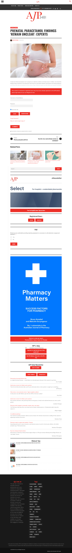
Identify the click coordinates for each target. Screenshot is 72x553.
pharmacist (32, 514)
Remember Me (14, 109)
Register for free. (31, 92)
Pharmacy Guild (38, 519)
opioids (31, 509)
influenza (31, 504)
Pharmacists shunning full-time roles (18, 378)
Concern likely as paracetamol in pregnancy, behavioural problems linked (17, 162)
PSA (30, 526)
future (31, 499)
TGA (36, 531)
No (13, 239)
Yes (13, 237)
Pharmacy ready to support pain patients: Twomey (21, 422)
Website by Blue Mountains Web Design (54, 551)
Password (12, 103)
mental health (32, 506)
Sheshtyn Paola (15, 40)
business (40, 486)
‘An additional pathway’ (15, 414)
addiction (39, 484)
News (16, 27)
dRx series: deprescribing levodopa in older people (27, 464)
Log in (31, 220)
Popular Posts (42, 374)
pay (30, 511)
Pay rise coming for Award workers (18, 430)
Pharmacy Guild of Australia (35, 521)
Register (39, 220)
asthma (31, 486)
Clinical (12, 27)
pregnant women (24, 131)
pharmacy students (33, 524)
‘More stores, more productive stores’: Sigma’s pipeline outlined (24, 392)
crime (40, 494)
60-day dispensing (33, 484)
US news (31, 534)
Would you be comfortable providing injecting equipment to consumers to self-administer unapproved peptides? (35, 233)
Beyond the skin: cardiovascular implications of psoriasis (28, 450)
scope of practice (33, 529)
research (30, 131)
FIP (39, 496)
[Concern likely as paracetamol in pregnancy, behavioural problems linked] (18, 155)
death (31, 496)
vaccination (36, 534)
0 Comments (15, 126)
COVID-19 (35, 494)
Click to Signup (35, 367)
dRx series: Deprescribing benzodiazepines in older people (28, 443)
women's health (32, 536)
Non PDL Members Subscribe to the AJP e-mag (36, 356)
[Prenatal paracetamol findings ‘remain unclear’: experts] (36, 61)
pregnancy (19, 131)
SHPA (39, 529)
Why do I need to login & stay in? (17, 120)
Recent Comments (31, 374)
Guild (38, 499)
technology (32, 531)
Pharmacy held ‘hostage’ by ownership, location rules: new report (24, 405)
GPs (34, 499)
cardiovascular (37, 489)
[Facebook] (53, 8)
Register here (24, 113)
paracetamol (14, 131)
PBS (33, 511)
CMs (39, 491)
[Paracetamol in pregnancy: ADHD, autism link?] (53, 155)
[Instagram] (57, 8)
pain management (37, 509)
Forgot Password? (14, 118)
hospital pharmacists (34, 501)
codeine (31, 494)
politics (40, 524)
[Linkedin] (55, 8)
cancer (31, 489)
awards (35, 486)
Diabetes (35, 496)
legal (36, 504)
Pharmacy (31, 519)
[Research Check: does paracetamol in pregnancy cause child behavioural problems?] (36, 155)
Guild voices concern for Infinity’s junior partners (21, 385)
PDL (36, 511)
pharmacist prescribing (34, 516)
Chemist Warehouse (33, 491)
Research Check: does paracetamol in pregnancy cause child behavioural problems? (36, 162)
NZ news (38, 506)
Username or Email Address (16, 97)
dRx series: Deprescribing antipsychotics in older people (28, 457)
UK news (40, 531)
